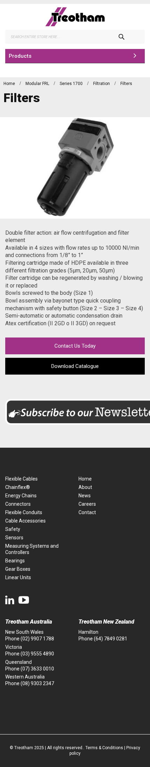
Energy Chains (21, 495)
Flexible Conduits (23, 512)
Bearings (15, 560)
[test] (75, 16)
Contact (87, 512)
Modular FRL (37, 83)
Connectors (18, 504)
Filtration (102, 83)
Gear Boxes (17, 569)
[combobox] (75, 37)
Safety (12, 529)
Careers (87, 504)
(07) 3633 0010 (37, 669)
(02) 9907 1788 (37, 638)
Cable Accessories (25, 521)
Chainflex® (17, 487)
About (85, 487)
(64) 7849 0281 (110, 638)
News (84, 495)
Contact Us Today (75, 346)
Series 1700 (72, 83)
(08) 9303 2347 (37, 683)
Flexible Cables (21, 479)
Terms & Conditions (104, 747)
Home (9, 83)
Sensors (14, 537)
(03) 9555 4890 (37, 653)
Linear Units (18, 577)
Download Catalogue (75, 366)
